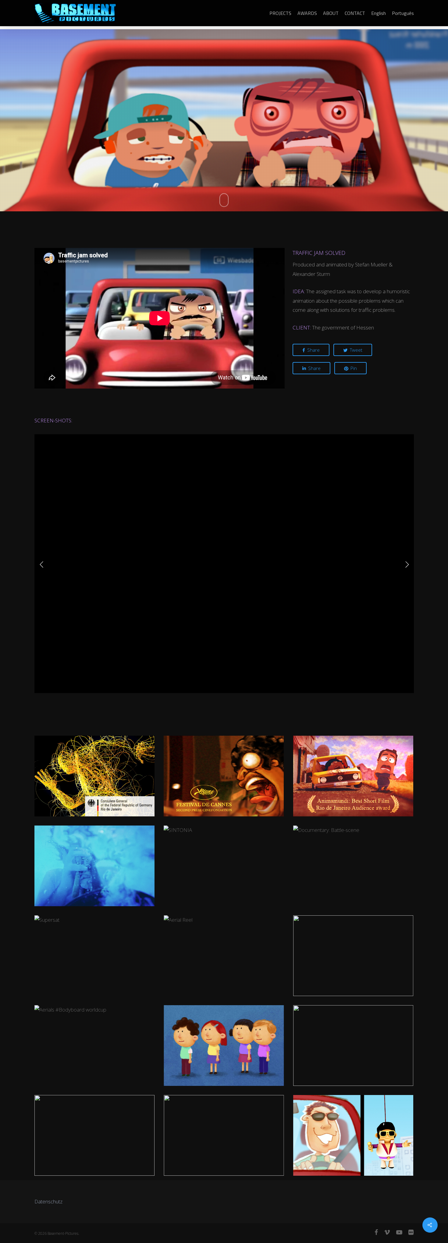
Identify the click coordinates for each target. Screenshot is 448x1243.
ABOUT (331, 13)
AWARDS (307, 13)
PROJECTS (280, 13)
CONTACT (355, 13)
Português (403, 13)
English (378, 13)
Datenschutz (48, 1201)
